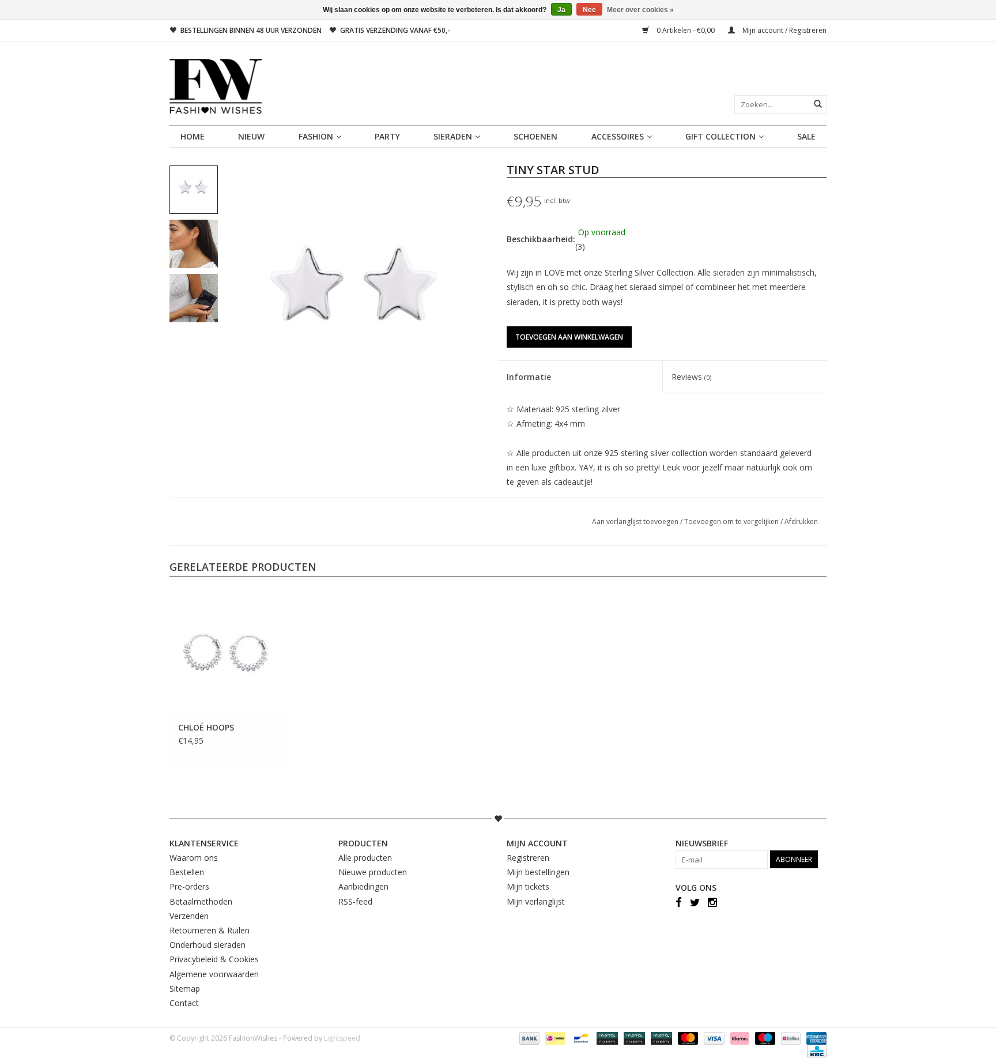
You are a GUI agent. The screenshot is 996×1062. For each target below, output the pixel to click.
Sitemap (184, 988)
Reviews (691, 376)
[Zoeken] (818, 104)
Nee (589, 10)
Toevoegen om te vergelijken (732, 521)
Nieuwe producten (372, 872)
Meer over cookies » (640, 10)
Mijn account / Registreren (784, 30)
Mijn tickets (528, 886)
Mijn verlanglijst (536, 901)
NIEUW (251, 136)
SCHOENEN (535, 136)
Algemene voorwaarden (214, 974)
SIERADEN (452, 136)
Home (192, 136)
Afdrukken (801, 521)
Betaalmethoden (200, 901)
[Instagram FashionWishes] (712, 902)
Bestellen (186, 872)
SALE (806, 136)
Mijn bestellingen (538, 872)
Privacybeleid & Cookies (214, 959)
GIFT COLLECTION (720, 136)
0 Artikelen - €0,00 (685, 30)
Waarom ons (193, 857)
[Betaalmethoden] (528, 1037)
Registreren (528, 857)
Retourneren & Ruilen (209, 930)
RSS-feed (355, 901)
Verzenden (189, 915)
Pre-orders (189, 886)
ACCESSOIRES (617, 136)
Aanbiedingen (363, 886)
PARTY (387, 136)
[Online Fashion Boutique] (498, 86)
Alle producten (365, 857)
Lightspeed (342, 1038)
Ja (561, 10)
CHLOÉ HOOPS (206, 727)
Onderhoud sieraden (207, 944)
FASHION (316, 136)
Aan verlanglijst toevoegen (636, 521)
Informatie (529, 376)
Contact (184, 1002)
